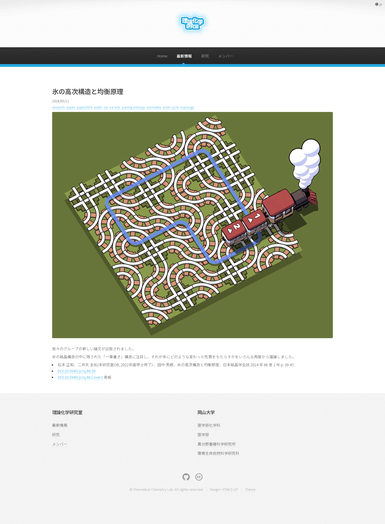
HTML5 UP (230, 489)
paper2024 (84, 107)
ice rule (114, 107)
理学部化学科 (209, 425)
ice (106, 107)
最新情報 (184, 55)
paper (70, 107)
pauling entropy (133, 107)
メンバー (225, 55)
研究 (205, 55)
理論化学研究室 (67, 412)
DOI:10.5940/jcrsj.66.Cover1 (80, 377)
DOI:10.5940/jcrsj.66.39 (76, 370)
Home (162, 55)
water (98, 107)
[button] (378, 4)
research (58, 107)
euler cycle (171, 107)
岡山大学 (206, 412)
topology (187, 107)
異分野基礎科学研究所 (217, 444)
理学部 (203, 434)
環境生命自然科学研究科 (218, 453)
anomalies (153, 107)
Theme (250, 489)
